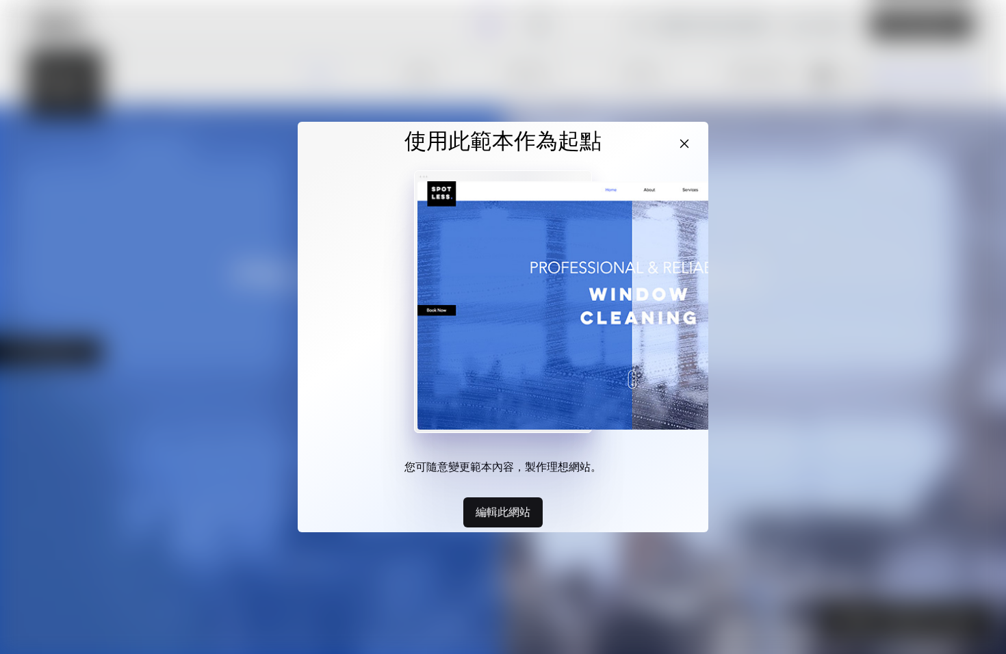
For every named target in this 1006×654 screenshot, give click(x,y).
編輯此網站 (503, 512)
